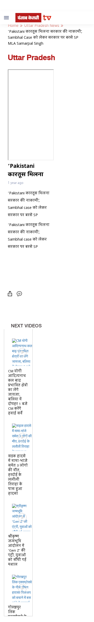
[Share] (11, 294)
